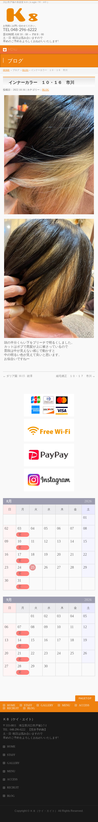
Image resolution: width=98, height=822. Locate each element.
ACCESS (84, 705)
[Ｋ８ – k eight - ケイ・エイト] (43, 17)
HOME (6, 70)
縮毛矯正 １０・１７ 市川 (75, 376)
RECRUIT (13, 708)
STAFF (28, 705)
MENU (66, 705)
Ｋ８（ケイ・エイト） (43, 810)
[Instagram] (49, 489)
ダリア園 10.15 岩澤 (17, 376)
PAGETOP (85, 698)
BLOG (25, 70)
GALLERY (47, 705)
